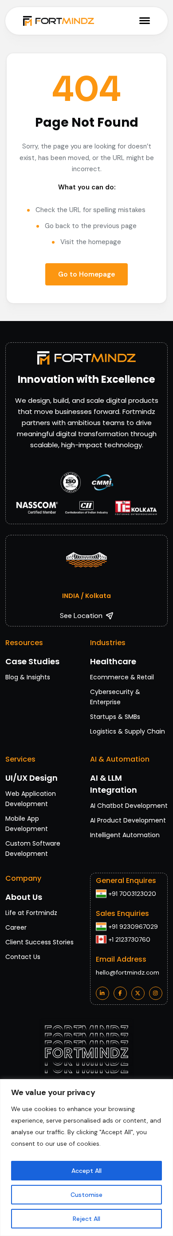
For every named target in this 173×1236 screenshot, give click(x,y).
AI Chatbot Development (129, 805)
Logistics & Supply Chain (127, 731)
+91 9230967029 (133, 927)
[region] (86, 1157)
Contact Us (22, 956)
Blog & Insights (27, 677)
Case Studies (32, 661)
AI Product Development (128, 820)
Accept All (86, 1171)
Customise (86, 1195)
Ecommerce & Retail (122, 677)
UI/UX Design (31, 777)
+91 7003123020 (132, 894)
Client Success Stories (39, 942)
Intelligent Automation (125, 835)
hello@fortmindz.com (127, 972)
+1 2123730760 (129, 939)
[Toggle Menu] (144, 20)
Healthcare (113, 661)
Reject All (86, 1219)
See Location (81, 615)
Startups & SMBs (115, 716)
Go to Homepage (86, 274)
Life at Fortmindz (31, 912)
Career (16, 927)
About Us (23, 897)
